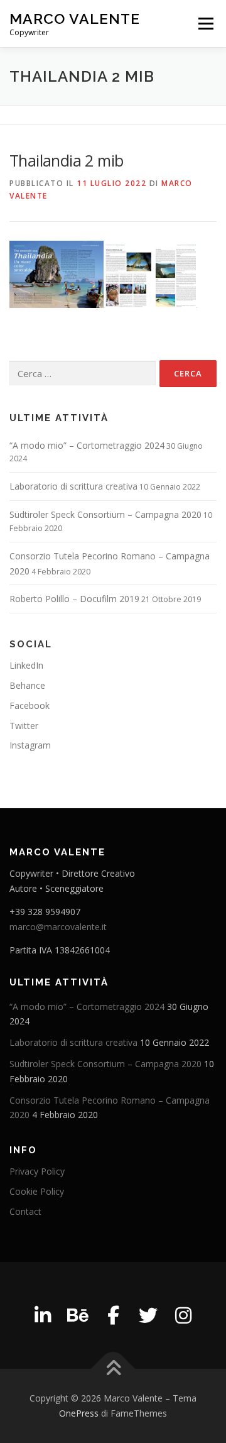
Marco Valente (74, 18)
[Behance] (77, 1315)
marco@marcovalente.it (58, 927)
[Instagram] (183, 1315)
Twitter (23, 726)
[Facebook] (113, 1315)
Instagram (30, 745)
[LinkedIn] (42, 1315)
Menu (205, 23)
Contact (25, 1211)
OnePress (79, 1413)
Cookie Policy (36, 1191)
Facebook (29, 705)
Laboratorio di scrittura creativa (73, 486)
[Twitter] (148, 1315)
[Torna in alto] (113, 1369)
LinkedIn (26, 665)
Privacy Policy (37, 1171)
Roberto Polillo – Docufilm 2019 (74, 599)
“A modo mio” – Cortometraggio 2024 (86, 445)
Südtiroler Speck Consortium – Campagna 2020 (105, 514)
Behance (27, 685)
